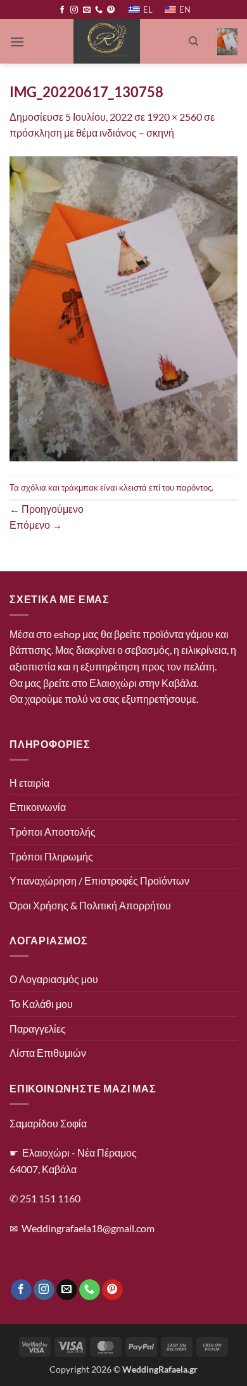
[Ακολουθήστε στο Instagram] (74, 10)
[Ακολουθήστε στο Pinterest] (111, 10)
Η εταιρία (29, 783)
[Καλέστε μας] (99, 10)
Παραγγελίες (38, 1029)
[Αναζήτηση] (193, 41)
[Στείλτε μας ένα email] (87, 10)
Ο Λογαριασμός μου (54, 979)
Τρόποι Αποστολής (53, 831)
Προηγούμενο (47, 509)
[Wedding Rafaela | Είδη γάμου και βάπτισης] (106, 41)
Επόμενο (36, 525)
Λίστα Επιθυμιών (48, 1053)
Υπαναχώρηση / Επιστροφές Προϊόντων (99, 880)
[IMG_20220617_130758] (124, 307)
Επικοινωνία (38, 807)
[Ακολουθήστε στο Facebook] (62, 10)
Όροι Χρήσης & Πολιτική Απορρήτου (90, 905)
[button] (17, 41)
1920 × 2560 (174, 117)
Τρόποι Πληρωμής (51, 856)
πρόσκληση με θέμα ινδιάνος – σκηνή (92, 132)
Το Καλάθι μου (41, 1004)
